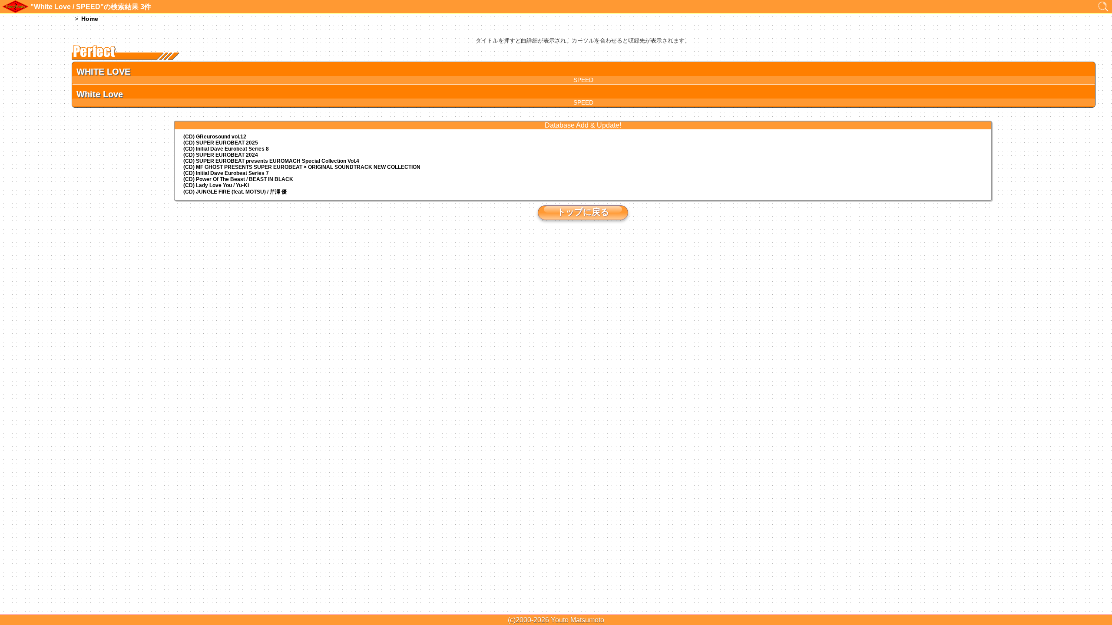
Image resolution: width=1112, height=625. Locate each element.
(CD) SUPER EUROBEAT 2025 (220, 143)
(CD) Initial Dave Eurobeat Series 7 (226, 173)
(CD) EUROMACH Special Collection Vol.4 (271, 161)
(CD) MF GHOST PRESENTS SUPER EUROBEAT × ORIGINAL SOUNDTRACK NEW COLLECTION (301, 167)
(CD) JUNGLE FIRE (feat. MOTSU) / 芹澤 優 (235, 192)
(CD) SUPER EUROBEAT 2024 (220, 155)
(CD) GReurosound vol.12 (214, 137)
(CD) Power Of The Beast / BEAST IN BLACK (238, 179)
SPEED (583, 79)
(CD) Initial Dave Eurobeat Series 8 (226, 149)
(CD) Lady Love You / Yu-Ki (216, 185)
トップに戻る (583, 212)
